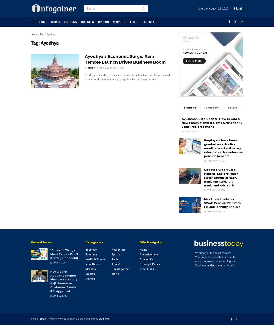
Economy (70, 22)
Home (43, 22)
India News (92, 264)
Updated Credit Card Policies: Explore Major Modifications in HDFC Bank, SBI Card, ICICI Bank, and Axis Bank (221, 177)
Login (239, 8)
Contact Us (147, 259)
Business (87, 22)
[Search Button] (144, 8)
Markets (119, 22)
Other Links (147, 269)
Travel (116, 264)
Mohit (91, 68)
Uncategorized (121, 269)
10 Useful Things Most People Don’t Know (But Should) (64, 254)
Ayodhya (51, 34)
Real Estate (149, 22)
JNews (42, 319)
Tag (42, 34)
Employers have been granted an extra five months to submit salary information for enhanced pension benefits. (223, 148)
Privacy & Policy (150, 264)
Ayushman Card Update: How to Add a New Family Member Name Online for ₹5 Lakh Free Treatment (212, 122)
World (55, 22)
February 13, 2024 (108, 68)
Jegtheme (104, 319)
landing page (214, 265)
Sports (116, 254)
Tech (133, 22)
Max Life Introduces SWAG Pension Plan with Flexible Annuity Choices (222, 203)
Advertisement (149, 254)
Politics (90, 278)
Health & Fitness (95, 259)
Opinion (103, 22)
